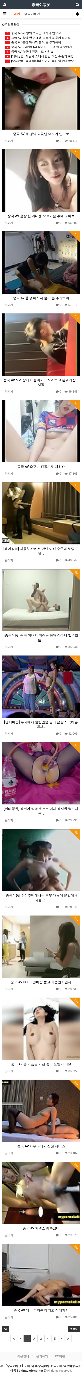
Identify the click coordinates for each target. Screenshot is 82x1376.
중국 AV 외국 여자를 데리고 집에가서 (41, 1310)
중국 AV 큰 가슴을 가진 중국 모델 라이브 (41, 1064)
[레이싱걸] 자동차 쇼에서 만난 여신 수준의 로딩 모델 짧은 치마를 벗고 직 (42, 56)
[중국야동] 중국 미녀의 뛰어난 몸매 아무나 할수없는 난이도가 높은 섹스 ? (42, 60)
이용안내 (23, 1356)
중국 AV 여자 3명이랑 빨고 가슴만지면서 (41, 982)
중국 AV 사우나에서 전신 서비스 (41, 1146)
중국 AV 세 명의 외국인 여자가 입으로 (34, 33)
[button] (5, 1329)
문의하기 (42, 1356)
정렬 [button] (75, 1328)
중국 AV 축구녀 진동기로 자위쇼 (30, 51)
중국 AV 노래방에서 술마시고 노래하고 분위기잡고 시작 (42, 47)
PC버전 (60, 1356)
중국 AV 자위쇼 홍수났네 (41, 1228)
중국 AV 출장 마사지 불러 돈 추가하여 (34, 42)
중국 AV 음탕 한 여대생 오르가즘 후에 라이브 (39, 37)
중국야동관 (32, 14)
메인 (17, 14)
